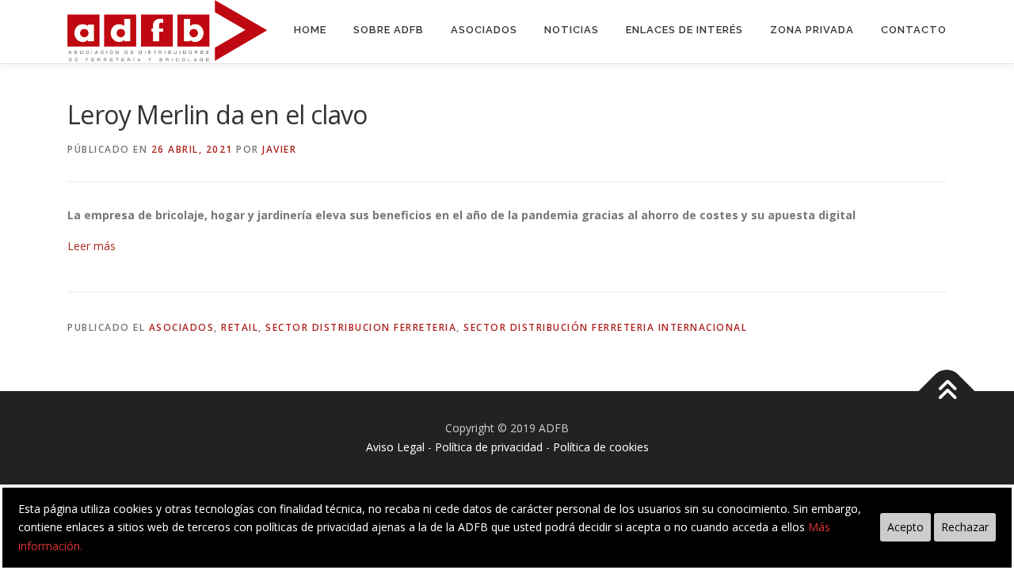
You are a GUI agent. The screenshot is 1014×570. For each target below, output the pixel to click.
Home (310, 30)
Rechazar (965, 526)
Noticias (571, 30)
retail (239, 327)
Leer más (91, 245)
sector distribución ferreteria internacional (605, 327)
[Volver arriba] (947, 391)
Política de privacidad (489, 446)
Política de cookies (601, 446)
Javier (279, 149)
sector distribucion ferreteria (360, 327)
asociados (182, 327)
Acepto (905, 526)
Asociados (484, 30)
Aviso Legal (395, 446)
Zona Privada (812, 30)
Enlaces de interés (684, 30)
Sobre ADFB (388, 30)
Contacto (914, 30)
